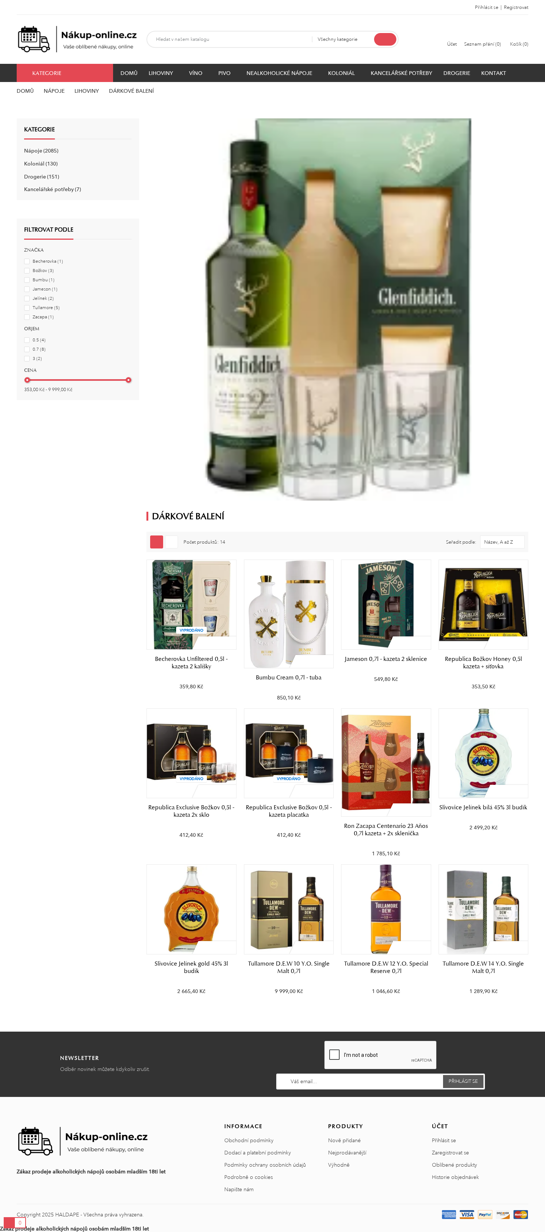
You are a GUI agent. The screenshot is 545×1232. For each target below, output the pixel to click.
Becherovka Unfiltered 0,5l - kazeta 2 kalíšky (191, 662)
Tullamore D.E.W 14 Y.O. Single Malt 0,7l (483, 967)
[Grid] (156, 541)
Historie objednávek (455, 1177)
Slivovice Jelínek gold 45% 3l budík (191, 967)
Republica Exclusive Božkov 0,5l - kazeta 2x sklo (191, 811)
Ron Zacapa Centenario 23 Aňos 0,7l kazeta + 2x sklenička (386, 829)
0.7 (39, 349)
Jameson (45, 289)
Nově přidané (344, 1140)
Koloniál (40, 163)
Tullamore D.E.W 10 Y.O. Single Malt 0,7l (289, 967)
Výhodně (339, 1164)
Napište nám (239, 1189)
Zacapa (43, 317)
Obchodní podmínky (249, 1140)
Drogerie (40, 176)
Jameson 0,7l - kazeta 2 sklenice (386, 659)
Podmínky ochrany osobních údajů (265, 1164)
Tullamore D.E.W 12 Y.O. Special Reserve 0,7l (386, 967)
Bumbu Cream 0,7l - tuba (288, 677)
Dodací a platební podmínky (257, 1152)
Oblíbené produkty (454, 1164)
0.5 (39, 340)
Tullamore (46, 308)
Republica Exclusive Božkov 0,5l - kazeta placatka (289, 811)
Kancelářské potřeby (51, 189)
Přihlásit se (444, 1140)
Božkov (43, 270)
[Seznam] (171, 541)
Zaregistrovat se (450, 1152)
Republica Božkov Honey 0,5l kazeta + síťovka (483, 662)
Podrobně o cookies (248, 1177)
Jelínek (43, 298)
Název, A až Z (498, 542)
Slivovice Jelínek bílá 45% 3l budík (483, 807)
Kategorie (39, 129)
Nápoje (40, 150)
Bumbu (43, 280)
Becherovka (48, 261)
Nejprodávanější (347, 1152)
